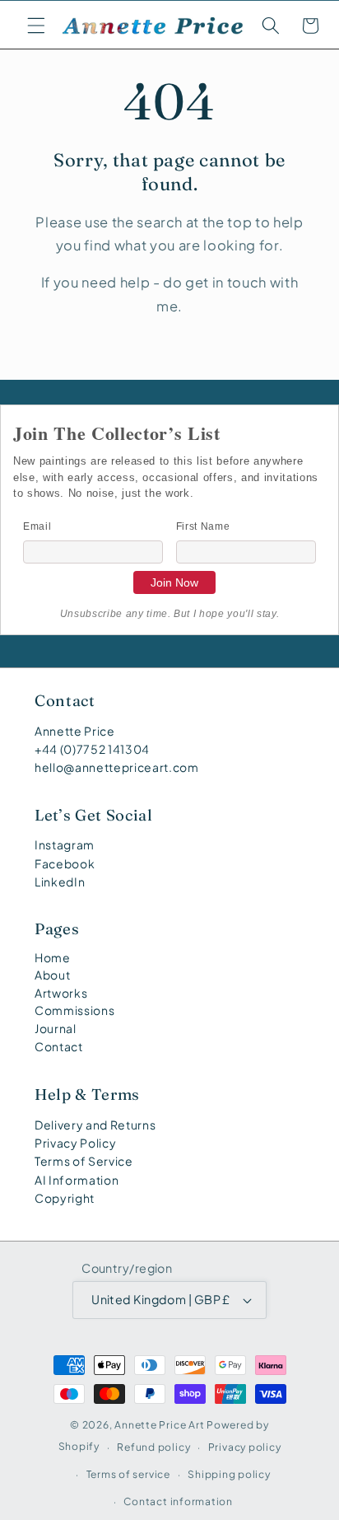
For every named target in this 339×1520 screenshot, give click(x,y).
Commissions (74, 1010)
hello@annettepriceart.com (117, 767)
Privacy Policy (75, 1142)
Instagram (65, 844)
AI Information (76, 1179)
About (52, 974)
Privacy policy (244, 1446)
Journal (56, 1028)
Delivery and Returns (95, 1124)
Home (53, 957)
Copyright (65, 1197)
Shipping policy (229, 1473)
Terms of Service (84, 1160)
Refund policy (153, 1446)
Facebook (65, 863)
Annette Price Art (159, 1424)
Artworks (61, 992)
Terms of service (128, 1473)
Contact (59, 1046)
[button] (36, 25)
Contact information (178, 1501)
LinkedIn (60, 881)
